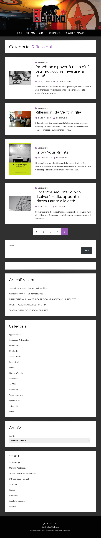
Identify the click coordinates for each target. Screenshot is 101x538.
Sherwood (13, 495)
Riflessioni (43, 63)
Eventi (42, 33)
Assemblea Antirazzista (19, 340)
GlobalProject (15, 462)
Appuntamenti (15, 334)
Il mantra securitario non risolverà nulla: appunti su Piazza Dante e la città (59, 196)
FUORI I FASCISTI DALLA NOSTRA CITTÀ (27, 305)
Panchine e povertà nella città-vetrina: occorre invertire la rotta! (63, 71)
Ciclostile (13, 484)
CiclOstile (13, 351)
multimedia (14, 378)
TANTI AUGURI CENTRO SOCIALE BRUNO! (28, 310)
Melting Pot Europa (17, 468)
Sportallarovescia (17, 501)
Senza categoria (16, 395)
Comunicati (14, 362)
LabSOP (12, 506)
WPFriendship (48, 531)
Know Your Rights (51, 152)
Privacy (80, 33)
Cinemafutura (15, 356)
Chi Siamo (30, 33)
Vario (11, 411)
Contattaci (54, 33)
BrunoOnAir (14, 345)
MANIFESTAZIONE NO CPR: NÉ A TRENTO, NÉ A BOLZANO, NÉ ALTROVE (42, 299)
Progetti (68, 33)
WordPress (67, 531)
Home (19, 33)
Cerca (11, 245)
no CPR (12, 384)
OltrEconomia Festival (19, 479)
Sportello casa (15, 400)
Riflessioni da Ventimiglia (58, 112)
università (13, 406)
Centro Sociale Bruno (50, 527)
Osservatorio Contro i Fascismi (22, 473)
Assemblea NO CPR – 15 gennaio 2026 (26, 293)
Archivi (12, 436)
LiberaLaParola (16, 373)
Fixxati (12, 367)
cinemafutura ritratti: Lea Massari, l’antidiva (28, 288)
